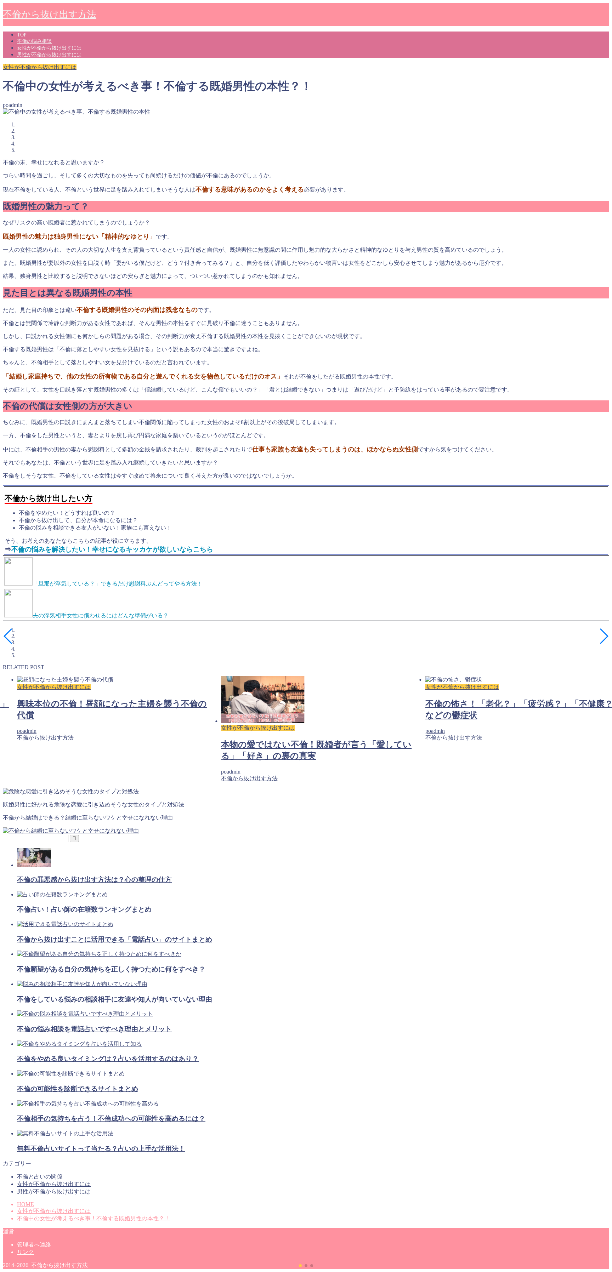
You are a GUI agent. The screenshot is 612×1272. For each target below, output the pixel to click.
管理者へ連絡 (34, 1245)
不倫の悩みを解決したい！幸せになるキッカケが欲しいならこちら (112, 549)
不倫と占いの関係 (39, 1177)
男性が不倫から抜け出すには (49, 54)
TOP (22, 35)
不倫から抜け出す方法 (49, 14)
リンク (25, 1252)
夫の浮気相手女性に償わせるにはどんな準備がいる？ (101, 615)
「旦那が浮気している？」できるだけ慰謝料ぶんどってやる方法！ (118, 584)
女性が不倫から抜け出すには (49, 48)
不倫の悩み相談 (34, 41)
